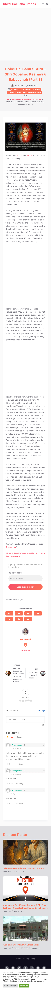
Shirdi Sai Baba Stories (19, 4)
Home (18, 958)
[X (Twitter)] (19, 613)
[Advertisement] (25, 34)
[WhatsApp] (19, 619)
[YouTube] (44, 968)
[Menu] (43, 4)
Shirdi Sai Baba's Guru (32, 92)
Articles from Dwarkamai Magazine (25, 89)
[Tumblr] (38, 968)
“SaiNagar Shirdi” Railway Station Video (21, 945)
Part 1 (19, 155)
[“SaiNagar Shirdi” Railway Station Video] (25, 928)
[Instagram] (19, 968)
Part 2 (29, 155)
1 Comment (35, 948)
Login (42, 711)
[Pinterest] (28, 613)
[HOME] (8, 100)
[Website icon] (25, 645)
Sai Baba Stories (14, 92)
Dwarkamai (11, 547)
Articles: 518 (25, 650)
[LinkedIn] (38, 613)
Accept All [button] (24, 986)
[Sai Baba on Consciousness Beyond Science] (25, 852)
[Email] (28, 619)
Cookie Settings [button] (10, 986)
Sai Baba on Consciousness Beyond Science (23, 868)
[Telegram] (9, 619)
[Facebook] (9, 613)
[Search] (47, 4)
